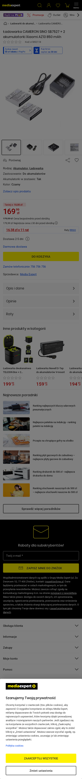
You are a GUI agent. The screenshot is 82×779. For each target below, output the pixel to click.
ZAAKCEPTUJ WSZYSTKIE (41, 758)
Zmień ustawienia (41, 770)
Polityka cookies (14, 745)
